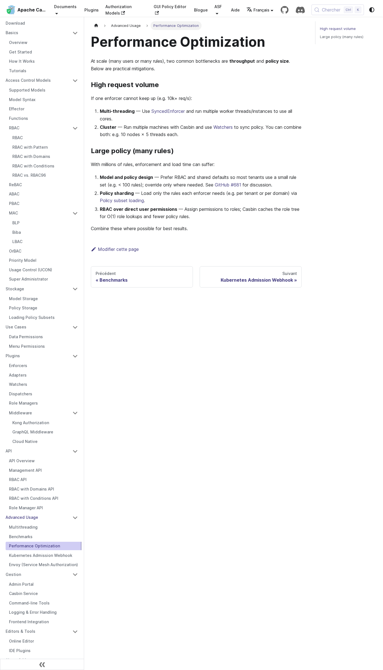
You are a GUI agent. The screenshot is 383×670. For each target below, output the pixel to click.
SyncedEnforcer (168, 111)
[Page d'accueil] (96, 25)
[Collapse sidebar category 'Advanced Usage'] (75, 517)
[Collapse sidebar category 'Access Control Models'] (75, 80)
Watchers (223, 127)
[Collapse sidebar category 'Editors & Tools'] (75, 631)
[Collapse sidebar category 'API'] (75, 451)
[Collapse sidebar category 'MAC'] (75, 213)
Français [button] (261, 10)
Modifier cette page (118, 249)
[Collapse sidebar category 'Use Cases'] (75, 327)
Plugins (91, 10)
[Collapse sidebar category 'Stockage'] (75, 288)
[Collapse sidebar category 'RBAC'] (75, 128)
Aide (235, 10)
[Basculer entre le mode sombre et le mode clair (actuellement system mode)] (371, 9)
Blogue (201, 10)
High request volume (338, 29)
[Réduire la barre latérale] (42, 664)
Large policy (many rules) (341, 37)
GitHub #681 (228, 185)
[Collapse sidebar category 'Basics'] (75, 33)
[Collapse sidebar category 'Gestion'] (75, 574)
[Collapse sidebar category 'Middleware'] (75, 412)
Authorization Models (118, 9)
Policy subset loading (122, 200)
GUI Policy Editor (170, 6)
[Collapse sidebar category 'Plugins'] (75, 356)
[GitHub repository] (284, 9)
